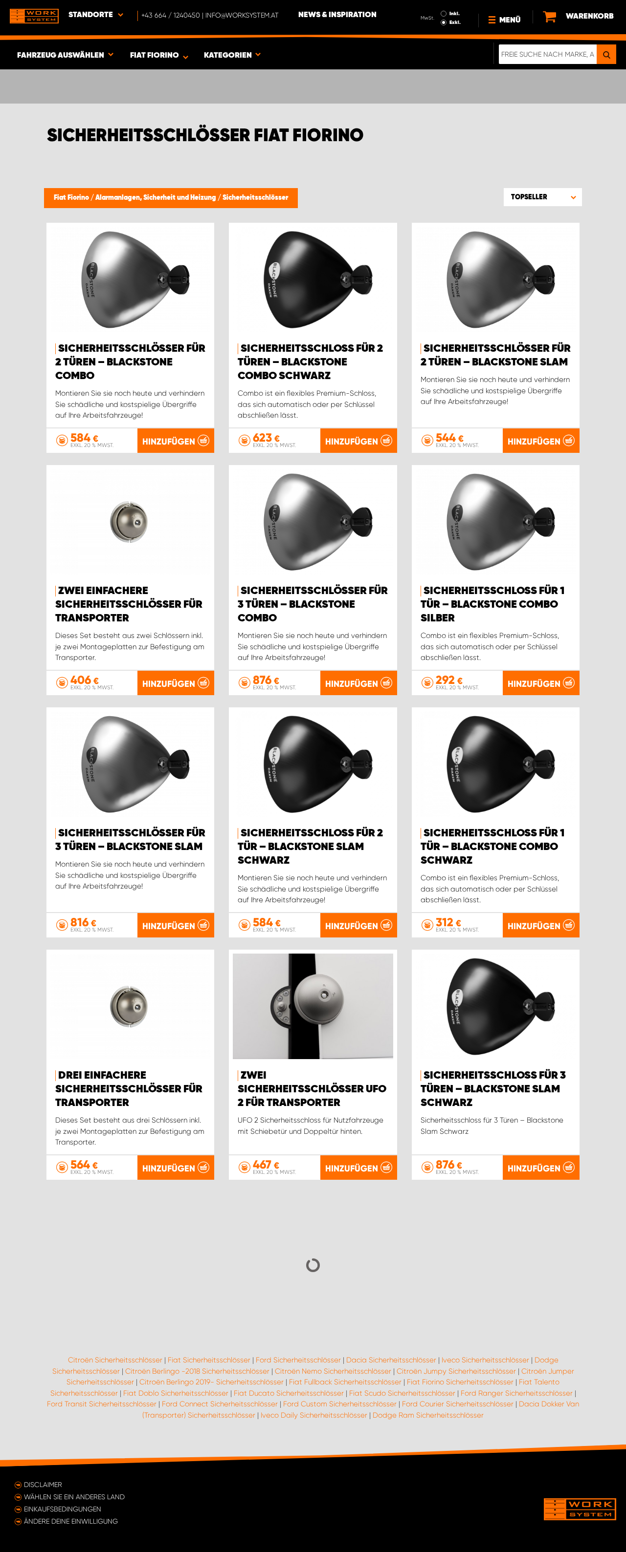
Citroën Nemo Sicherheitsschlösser (333, 1371)
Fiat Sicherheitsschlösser (209, 1360)
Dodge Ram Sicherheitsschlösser (428, 1415)
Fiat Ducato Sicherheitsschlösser (289, 1393)
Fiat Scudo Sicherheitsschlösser (402, 1393)
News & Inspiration (337, 15)
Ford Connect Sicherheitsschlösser (220, 1404)
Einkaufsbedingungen (62, 1509)
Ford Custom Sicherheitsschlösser (340, 1404)
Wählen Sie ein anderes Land (74, 1497)
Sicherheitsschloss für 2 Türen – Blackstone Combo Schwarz (310, 362)
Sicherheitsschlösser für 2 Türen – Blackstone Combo (130, 362)
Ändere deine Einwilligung (71, 1521)
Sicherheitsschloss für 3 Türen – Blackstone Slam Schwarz (493, 1089)
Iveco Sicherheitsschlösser (485, 1360)
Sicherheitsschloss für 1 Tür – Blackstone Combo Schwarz (492, 847)
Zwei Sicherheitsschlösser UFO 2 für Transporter (312, 1089)
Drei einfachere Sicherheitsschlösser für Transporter (128, 1089)
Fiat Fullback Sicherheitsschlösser (345, 1382)
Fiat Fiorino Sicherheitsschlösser (460, 1382)
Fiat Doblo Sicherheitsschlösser (175, 1393)
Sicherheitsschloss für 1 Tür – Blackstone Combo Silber (492, 605)
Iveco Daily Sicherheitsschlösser (314, 1415)
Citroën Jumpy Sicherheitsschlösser (456, 1371)
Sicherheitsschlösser (255, 197)
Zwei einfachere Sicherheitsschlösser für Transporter (128, 605)
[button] (543, 197)
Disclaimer (43, 1484)
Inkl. (454, 13)
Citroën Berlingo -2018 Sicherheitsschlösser (197, 1371)
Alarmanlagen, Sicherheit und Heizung (156, 197)
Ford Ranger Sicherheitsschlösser (517, 1393)
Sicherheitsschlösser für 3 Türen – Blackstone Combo (313, 605)
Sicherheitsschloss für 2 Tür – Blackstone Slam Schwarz (310, 847)
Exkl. (455, 22)
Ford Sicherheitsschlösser (298, 1360)
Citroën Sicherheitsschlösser (115, 1360)
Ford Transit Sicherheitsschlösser (101, 1404)
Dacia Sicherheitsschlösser (391, 1360)
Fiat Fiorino (72, 197)
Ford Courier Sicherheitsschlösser (458, 1404)
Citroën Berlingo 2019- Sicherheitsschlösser (211, 1382)
